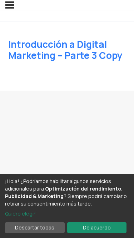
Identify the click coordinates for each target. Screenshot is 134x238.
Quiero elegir (20, 213)
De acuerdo (97, 227)
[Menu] (10, 5)
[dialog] (67, 206)
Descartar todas (34, 227)
